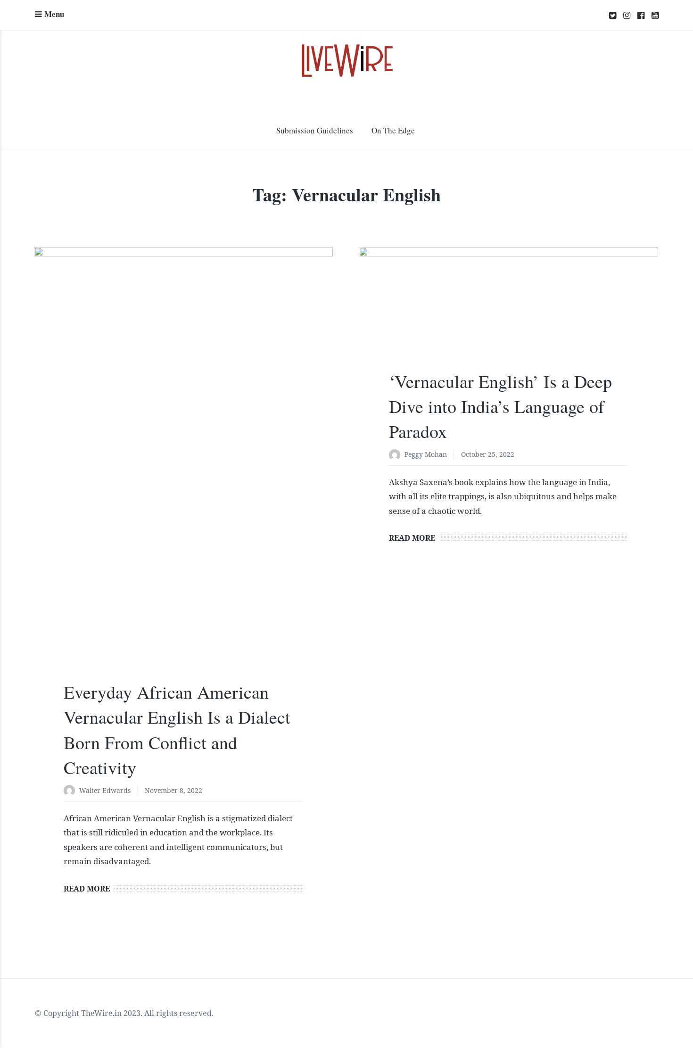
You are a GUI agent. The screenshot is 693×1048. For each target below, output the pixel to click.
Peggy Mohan (425, 454)
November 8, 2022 (173, 790)
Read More (87, 888)
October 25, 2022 (487, 454)
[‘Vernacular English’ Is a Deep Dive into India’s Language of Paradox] (508, 317)
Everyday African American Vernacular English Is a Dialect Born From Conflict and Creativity (177, 729)
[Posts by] (71, 791)
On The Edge (393, 130)
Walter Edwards (105, 790)
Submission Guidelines (314, 130)
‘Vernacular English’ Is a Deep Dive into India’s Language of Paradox (500, 406)
